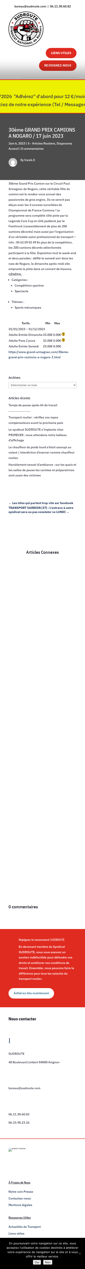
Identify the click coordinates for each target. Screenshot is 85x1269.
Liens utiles (16, 1233)
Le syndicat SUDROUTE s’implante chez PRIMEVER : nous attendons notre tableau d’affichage (37, 435)
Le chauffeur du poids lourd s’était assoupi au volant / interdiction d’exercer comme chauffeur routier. (41, 452)
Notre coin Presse (20, 1192)
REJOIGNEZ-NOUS (57, 65)
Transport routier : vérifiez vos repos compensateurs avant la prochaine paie (39, 693)
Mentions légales (20, 1205)
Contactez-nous (19, 1198)
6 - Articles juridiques (49, 620)
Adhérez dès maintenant (31, 993)
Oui (37, 1262)
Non (48, 1262)
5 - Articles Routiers (41, 143)
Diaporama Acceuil (26, 625)
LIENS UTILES (61, 53)
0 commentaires (32, 149)
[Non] (79, 1253)
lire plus (18, 669)
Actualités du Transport (24, 1227)
